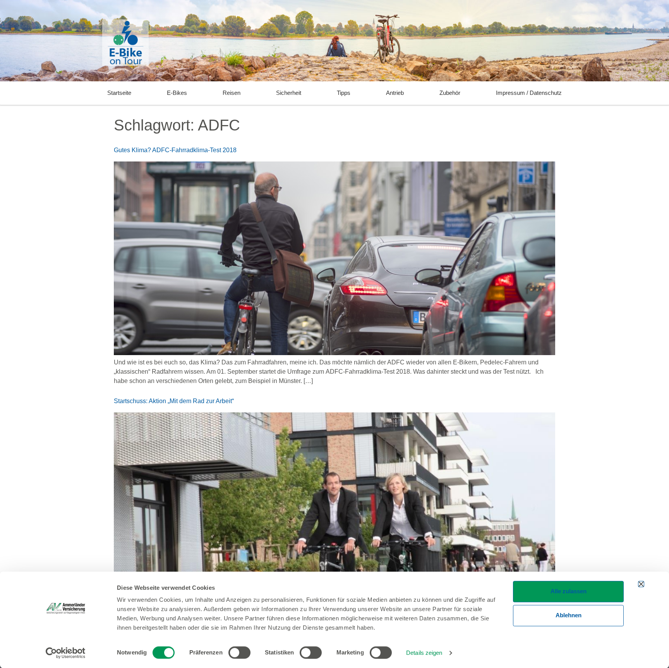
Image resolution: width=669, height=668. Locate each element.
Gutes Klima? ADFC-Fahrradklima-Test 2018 (175, 150)
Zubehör (449, 92)
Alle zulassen (569, 591)
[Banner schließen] (641, 584)
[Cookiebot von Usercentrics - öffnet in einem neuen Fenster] (65, 653)
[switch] (239, 652)
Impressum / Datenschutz (529, 92)
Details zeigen (424, 652)
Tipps (343, 92)
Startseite (119, 92)
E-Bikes (177, 92)
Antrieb (395, 92)
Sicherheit (288, 92)
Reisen (231, 92)
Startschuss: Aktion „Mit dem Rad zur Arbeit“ (174, 401)
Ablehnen (569, 615)
